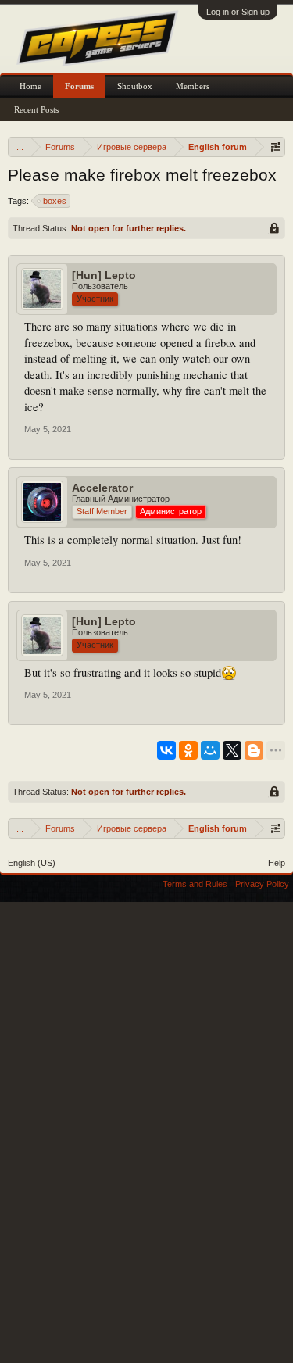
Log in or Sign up (238, 11)
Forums (79, 86)
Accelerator (102, 487)
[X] (232, 750)
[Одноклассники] (188, 750)
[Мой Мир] (210, 750)
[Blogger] (254, 750)
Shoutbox (134, 86)
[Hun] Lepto (104, 275)
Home (30, 86)
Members (192, 86)
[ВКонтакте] (166, 750)
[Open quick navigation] (275, 146)
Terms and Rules (195, 884)
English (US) (31, 863)
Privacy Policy (262, 884)
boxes (54, 201)
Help (276, 863)
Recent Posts (36, 109)
